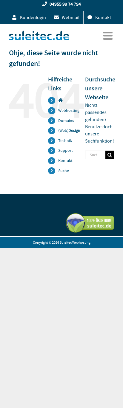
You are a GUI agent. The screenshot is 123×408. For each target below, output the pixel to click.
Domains (66, 120)
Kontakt (65, 160)
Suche (63, 170)
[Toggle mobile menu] (108, 35)
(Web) (69, 130)
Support (65, 150)
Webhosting (68, 110)
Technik (65, 140)
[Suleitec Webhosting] (60, 100)
